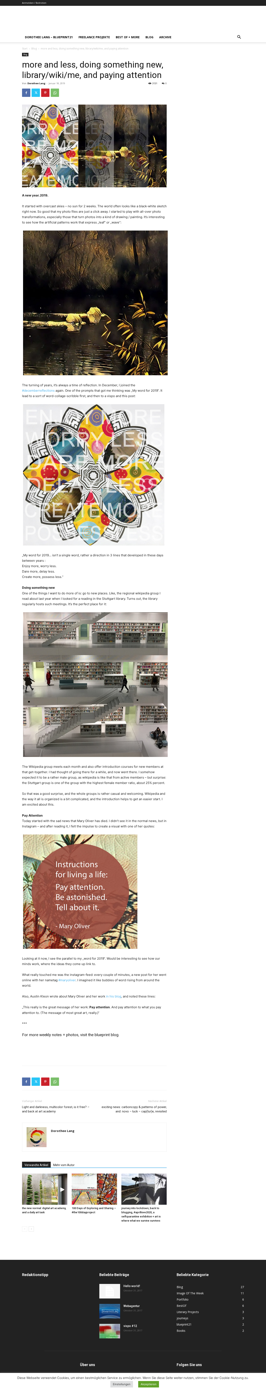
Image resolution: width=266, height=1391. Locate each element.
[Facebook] (26, 93)
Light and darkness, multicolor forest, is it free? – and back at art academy (55, 1109)
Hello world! (131, 1286)
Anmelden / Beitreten (34, 2)
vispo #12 (130, 1326)
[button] (239, 37)
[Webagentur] (109, 1311)
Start (24, 48)
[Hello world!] (109, 1291)
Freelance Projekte (94, 37)
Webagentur (131, 1306)
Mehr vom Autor (64, 1165)
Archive (165, 37)
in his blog (113, 996)
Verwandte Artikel (36, 1165)
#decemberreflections (38, 390)
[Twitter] (36, 93)
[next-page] (31, 1229)
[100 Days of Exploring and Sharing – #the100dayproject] (94, 1189)
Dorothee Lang (36, 83)
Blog (149, 37)
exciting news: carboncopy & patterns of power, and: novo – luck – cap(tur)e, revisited (134, 1109)
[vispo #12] (109, 1331)
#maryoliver (67, 980)
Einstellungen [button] (122, 1384)
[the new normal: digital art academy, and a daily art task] (44, 1189)
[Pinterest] (45, 93)
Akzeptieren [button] (148, 1384)
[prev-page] (24, 1229)
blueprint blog (106, 1034)
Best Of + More (128, 37)
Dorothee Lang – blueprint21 (49, 37)
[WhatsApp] (55, 93)
